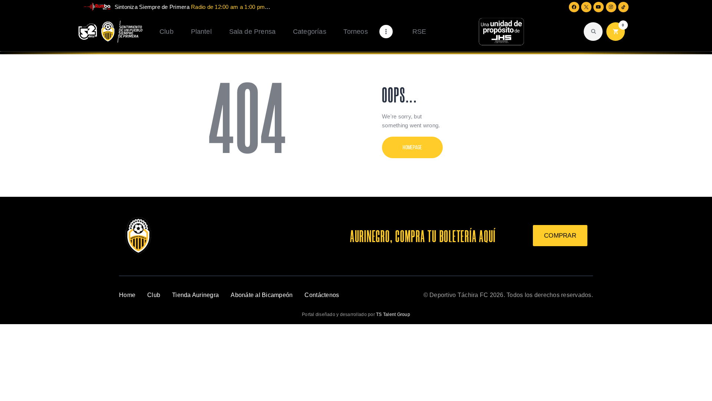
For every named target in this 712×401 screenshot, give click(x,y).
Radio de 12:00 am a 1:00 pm (228, 7)
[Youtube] (598, 7)
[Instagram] (611, 7)
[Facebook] (574, 7)
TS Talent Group (393, 314)
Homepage (412, 147)
